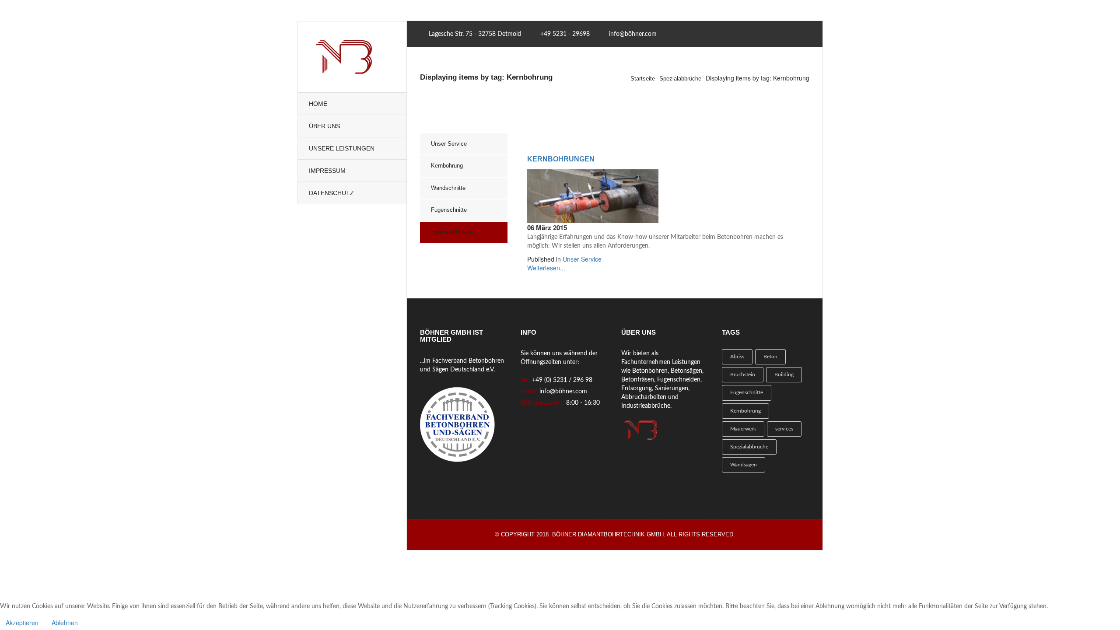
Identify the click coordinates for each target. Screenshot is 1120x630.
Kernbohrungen (561, 159)
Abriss (737, 356)
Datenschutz (331, 192)
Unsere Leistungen (341, 148)
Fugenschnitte (449, 209)
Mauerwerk (743, 428)
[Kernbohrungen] (592, 195)
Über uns (324, 126)
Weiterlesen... (546, 267)
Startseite (642, 78)
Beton (770, 356)
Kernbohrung (447, 165)
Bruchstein (742, 374)
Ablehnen (65, 622)
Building (784, 374)
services (784, 428)
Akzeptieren (22, 622)
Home (318, 103)
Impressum (327, 170)
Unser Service (449, 143)
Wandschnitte (448, 188)
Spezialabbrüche (680, 78)
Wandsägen (743, 464)
